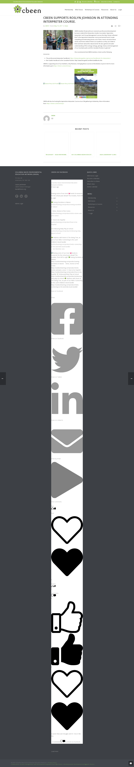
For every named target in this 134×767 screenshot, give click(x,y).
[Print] (112, 26)
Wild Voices (79, 10)
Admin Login (19, 203)
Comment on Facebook (72, 742)
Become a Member (93, 178)
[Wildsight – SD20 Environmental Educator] (56, 142)
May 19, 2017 (58, 26)
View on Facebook (57, 291)
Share (53, 297)
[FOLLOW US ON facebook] (16, 196)
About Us (113, 10)
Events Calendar (92, 187)
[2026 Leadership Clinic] (108, 142)
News (66, 26)
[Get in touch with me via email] (52, 119)
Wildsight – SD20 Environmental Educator (57, 154)
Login (120, 10)
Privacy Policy (52, 762)
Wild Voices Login (92, 176)
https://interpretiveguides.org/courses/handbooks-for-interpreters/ (90, 58)
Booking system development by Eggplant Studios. (79, 764)
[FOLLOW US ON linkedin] (21, 196)
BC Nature (75, 734)
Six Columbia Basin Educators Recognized (83, 154)
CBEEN (47, 26)
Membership (69, 10)
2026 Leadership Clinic (108, 154)
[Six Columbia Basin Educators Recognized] (82, 142)
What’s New (91, 184)
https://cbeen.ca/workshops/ (62, 66)
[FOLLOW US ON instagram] (26, 196)
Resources (104, 10)
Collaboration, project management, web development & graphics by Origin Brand (36, 764)
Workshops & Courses (92, 10)
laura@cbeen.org (20, 189)
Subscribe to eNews (93, 181)
